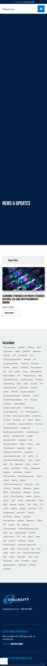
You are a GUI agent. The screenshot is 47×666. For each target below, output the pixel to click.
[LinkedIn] (4, 615)
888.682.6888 (29, 2)
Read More (9, 313)
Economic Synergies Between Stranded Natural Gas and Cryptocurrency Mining (23, 299)
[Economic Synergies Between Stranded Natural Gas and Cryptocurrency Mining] (23, 278)
